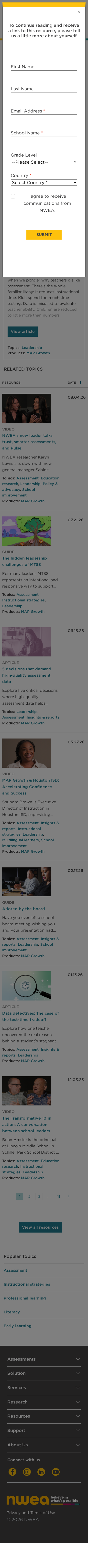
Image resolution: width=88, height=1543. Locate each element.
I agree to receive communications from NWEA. (47, 203)
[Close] (79, 11)
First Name (22, 66)
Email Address (28, 110)
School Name (27, 132)
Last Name (22, 88)
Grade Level (24, 155)
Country (21, 175)
